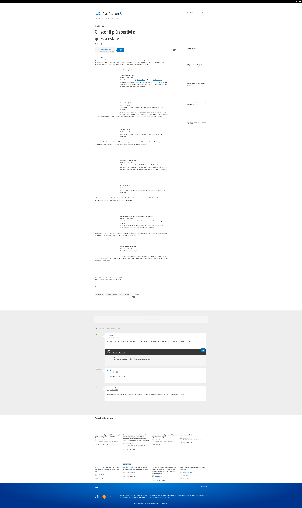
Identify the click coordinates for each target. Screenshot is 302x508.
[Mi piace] (108, 444)
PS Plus (117, 19)
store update (126, 294)
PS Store (110, 19)
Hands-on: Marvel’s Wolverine (188, 435)
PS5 (97, 19)
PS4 (106, 19)
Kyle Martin (101, 474)
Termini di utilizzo (138, 503)
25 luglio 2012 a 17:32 (112, 390)
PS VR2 (101, 19)
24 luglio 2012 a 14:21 (112, 372)
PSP (131, 251)
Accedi (192, 13)
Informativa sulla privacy (152, 503)
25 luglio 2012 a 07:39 (119, 353)
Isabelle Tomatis (159, 440)
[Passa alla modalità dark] (187, 13)
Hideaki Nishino (102, 440)
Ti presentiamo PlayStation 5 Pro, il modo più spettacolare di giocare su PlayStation (107, 436)
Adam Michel (158, 476)
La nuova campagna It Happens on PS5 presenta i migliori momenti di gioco (165, 436)
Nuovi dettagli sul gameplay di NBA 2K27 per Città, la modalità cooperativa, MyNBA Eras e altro (107, 469)
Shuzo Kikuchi (130, 443)
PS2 (120, 277)
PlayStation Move (140, 80)
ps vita (119, 294)
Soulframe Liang (130, 472)
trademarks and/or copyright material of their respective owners (140, 497)
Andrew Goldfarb (188, 472)
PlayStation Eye (157, 80)
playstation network (99, 294)
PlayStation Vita (138, 251)
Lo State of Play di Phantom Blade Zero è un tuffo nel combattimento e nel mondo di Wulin (136, 468)
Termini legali (165, 503)
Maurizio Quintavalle (105, 49)
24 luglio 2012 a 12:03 (112, 337)
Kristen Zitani (186, 438)
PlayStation (114, 13)
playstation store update (111, 294)
